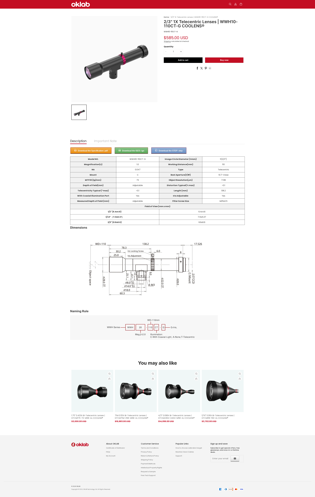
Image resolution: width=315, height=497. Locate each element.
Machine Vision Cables (185, 452)
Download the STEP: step (171, 151)
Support (179, 456)
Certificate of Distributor (115, 448)
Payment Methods (148, 464)
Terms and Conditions (149, 448)
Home (166, 17)
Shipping (167, 41)
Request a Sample (148, 471)
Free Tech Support (148, 475)
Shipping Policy (147, 460)
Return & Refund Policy (150, 456)
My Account (110, 456)
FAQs (108, 452)
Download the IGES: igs (133, 151)
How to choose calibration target (189, 448)
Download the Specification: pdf (93, 151)
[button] (230, 4)
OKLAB (78, 486)
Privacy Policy (146, 452)
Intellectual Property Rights (151, 467)
